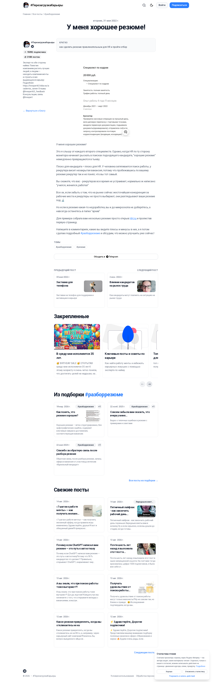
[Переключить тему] (151, 5)
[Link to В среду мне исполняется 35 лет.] (77, 336)
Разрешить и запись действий (182, 676)
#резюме (80, 247)
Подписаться (179, 5)
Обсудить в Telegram (106, 257)
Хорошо (169, 672)
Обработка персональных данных (152, 676)
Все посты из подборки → (143, 480)
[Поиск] (144, 5)
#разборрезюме (52, 14)
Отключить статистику (195, 672)
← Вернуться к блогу (34, 110)
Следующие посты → (146, 652)
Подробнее (200, 666)
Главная (27, 14)
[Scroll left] (142, 384)
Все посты (37, 14)
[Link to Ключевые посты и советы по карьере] (125, 336)
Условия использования (122, 676)
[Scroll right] (149, 384)
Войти (162, 5)
